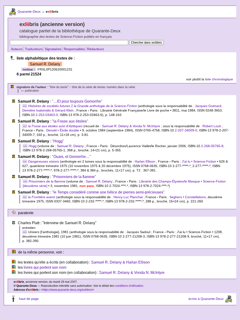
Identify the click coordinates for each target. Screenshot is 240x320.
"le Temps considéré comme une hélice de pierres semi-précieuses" (108, 192)
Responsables (74, 49)
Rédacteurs (95, 49)
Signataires (53, 49)
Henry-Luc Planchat (128, 197)
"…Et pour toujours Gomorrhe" (77, 101)
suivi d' (55, 126)
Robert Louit (211, 126)
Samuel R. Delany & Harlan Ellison (120, 262)
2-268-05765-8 (212, 146)
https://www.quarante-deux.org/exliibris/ (68, 289)
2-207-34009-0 (186, 130)
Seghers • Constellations (187, 197)
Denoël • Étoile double (62, 130)
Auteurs (16, 49)
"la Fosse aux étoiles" (70, 121)
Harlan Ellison (145, 161)
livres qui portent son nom (45, 267)
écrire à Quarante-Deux (206, 299)
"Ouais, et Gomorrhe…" (71, 157)
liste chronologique (219, 79)
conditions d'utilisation (129, 285)
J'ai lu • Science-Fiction (199, 161)
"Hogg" (58, 141)
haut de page (29, 299)
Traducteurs (34, 49)
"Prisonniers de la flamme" (74, 177)
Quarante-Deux (29, 11)
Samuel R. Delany (70, 146)
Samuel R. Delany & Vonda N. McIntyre (131, 126)
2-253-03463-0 (47, 115)
